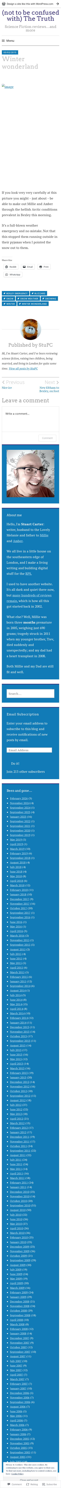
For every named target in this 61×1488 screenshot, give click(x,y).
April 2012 (16, 1118)
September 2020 (20, 830)
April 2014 (16, 1009)
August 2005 (18, 1457)
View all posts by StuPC (23, 368)
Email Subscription (23, 714)
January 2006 (18, 1434)
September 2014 (20, 986)
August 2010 (18, 1210)
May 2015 (16, 963)
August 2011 (18, 1155)
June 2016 (16, 922)
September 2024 (20, 807)
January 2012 (18, 1132)
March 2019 (17, 849)
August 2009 (18, 1265)
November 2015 (19, 940)
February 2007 (19, 1384)
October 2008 (18, 1310)
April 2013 (16, 1063)
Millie (44, 535)
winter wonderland (34, 303)
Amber (18, 541)
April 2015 (16, 967)
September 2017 (20, 913)
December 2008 (19, 1301)
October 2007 (18, 1347)
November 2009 (19, 1251)
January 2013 (18, 1077)
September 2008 (20, 1315)
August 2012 (18, 1100)
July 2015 (16, 954)
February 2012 (19, 1128)
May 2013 (16, 1059)
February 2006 (19, 1429)
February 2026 (19, 798)
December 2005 (19, 1439)
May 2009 (16, 1278)
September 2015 (20, 945)
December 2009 (19, 1246)
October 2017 (18, 908)
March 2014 (17, 1013)
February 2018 (19, 890)
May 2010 (16, 1224)
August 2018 (18, 862)
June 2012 (16, 1109)
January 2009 (18, 1297)
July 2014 (16, 995)
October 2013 (18, 1036)
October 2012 (18, 1091)
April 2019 (16, 844)
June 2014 (16, 1000)
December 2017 (19, 899)
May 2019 (16, 839)
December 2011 (19, 1137)
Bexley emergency (17, 293)
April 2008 (16, 1320)
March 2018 (17, 885)
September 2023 (20, 812)
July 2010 (16, 1215)
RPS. (28, 573)
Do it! (15, 763)
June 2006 (16, 1411)
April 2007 (16, 1374)
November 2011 (19, 1141)
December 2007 (19, 1338)
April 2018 (16, 881)
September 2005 (20, 1452)
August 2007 (18, 1356)
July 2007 (16, 1361)
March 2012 (17, 1123)
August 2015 (18, 949)
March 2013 (17, 1068)
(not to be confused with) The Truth (30, 15)
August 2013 (18, 1045)
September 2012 (20, 1096)
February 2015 (19, 977)
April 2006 (16, 1420)
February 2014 (19, 1018)
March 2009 (17, 1288)
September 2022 (20, 821)
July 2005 (16, 1461)
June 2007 (16, 1365)
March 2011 (17, 1178)
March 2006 (17, 1425)
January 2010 (18, 1242)
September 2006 (20, 1402)
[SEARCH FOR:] (30, 693)
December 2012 (19, 1082)
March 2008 (17, 1324)
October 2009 (18, 1256)
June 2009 (16, 1274)
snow (9, 298)
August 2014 (18, 990)
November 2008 (19, 1306)
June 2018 (16, 871)
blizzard (40, 293)
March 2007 (17, 1379)
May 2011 (16, 1169)
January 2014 (18, 1022)
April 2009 (16, 1283)
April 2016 (16, 931)
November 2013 (19, 1031)
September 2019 (20, 835)
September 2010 (20, 1205)
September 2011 (20, 1150)
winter (10, 303)
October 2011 (18, 1146)
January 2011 (18, 1187)
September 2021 (20, 826)
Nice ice (13, 384)
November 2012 (19, 1086)
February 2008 (19, 1329)
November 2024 (19, 803)
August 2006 (18, 1406)
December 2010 (19, 1192)
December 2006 (19, 1393)
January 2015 (18, 981)
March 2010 (17, 1233)
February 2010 (19, 1237)
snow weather (29, 298)
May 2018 (16, 876)
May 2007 (16, 1370)
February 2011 (19, 1182)
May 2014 (16, 1004)
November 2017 (19, 903)
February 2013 (19, 1073)
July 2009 (16, 1269)
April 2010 (16, 1228)
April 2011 (16, 1173)
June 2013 (16, 1054)
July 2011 (16, 1160)
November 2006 (19, 1397)
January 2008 (18, 1333)
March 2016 (17, 935)
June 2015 (16, 958)
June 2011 (16, 1164)
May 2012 (16, 1114)
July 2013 (16, 1050)
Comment (47, 438)
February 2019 (19, 853)
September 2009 (20, 1260)
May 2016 (16, 926)
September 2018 (20, 858)
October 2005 (18, 1448)
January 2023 (18, 817)
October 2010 (18, 1201)
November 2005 (19, 1443)
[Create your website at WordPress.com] (30, 4)
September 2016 (20, 917)
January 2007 (18, 1388)
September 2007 (20, 1352)
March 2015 (17, 972)
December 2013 (19, 1027)
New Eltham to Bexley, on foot (49, 386)
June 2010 (16, 1219)
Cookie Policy (17, 1474)
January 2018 (18, 894)
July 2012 (16, 1105)
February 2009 (19, 1292)
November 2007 (19, 1343)
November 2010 (19, 1196)
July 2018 (16, 867)
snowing (50, 298)
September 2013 (20, 1041)
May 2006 (16, 1416)
